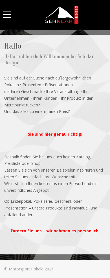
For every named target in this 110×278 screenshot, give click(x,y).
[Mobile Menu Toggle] (7, 14)
